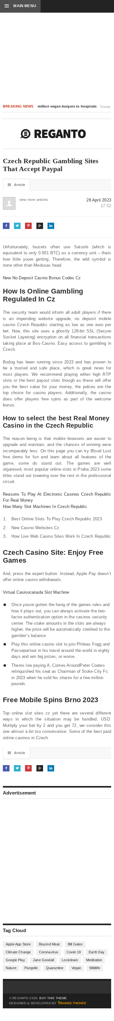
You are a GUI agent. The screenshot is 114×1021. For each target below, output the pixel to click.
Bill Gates (75, 944)
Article (16, 185)
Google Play (15, 960)
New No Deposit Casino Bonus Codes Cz (42, 277)
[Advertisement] (57, 860)
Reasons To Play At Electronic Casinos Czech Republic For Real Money (57, 497)
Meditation (94, 960)
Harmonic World (53, 133)
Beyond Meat (49, 944)
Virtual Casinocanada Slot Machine (36, 592)
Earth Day (97, 952)
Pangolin (31, 968)
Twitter (17, 225)
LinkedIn (51, 225)
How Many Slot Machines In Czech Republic (45, 506)
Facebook (6, 225)
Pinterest (28, 225)
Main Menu (20, 6)
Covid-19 (73, 952)
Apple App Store (18, 944)
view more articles (25, 199)
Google (39, 225)
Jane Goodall (43, 960)
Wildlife (94, 968)
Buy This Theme (53, 998)
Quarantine (55, 968)
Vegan (76, 968)
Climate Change (18, 952)
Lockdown (70, 960)
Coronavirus (49, 952)
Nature (11, 968)
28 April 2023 (98, 200)
